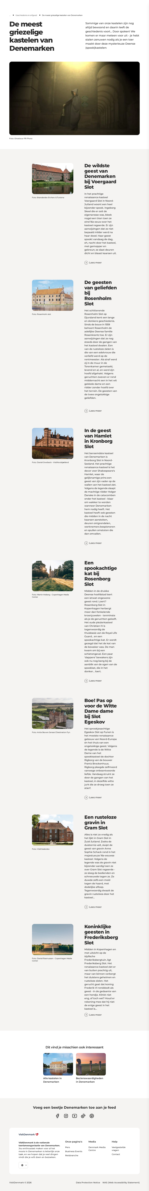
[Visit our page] (66, 1115)
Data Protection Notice (88, 1182)
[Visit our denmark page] (57, 1115)
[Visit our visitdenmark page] (74, 1115)
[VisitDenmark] (29, 1134)
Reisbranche (71, 1155)
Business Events (73, 1151)
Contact (116, 1154)
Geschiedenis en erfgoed (26, 15)
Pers (67, 1147)
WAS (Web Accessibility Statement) (121, 1182)
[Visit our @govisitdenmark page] (83, 1115)
